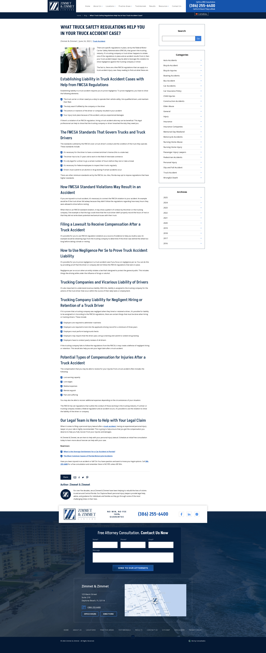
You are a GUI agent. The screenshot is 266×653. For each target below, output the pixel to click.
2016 (165, 243)
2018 (165, 233)
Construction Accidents (173, 101)
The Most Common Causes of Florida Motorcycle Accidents (88, 456)
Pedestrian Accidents (172, 157)
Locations (110, 6)
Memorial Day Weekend (174, 131)
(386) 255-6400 (202, 5)
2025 (165, 197)
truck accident (110, 426)
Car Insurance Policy (172, 91)
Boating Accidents (171, 75)
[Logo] (62, 6)
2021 (165, 218)
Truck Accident (99, 41)
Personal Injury (170, 162)
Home (87, 6)
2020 (165, 223)
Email (151, 539)
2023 (165, 207)
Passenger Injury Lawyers (174, 152)
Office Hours (90, 614)
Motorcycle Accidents (173, 137)
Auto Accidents (170, 60)
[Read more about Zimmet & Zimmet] (65, 490)
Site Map (166, 630)
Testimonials (140, 6)
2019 (165, 228)
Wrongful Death (170, 177)
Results (152, 6)
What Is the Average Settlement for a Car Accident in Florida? (89, 451)
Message (96, 550)
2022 (165, 213)
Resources (163, 6)
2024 (165, 202)
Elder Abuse (168, 106)
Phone (124, 539)
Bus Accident (169, 80)
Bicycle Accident (170, 65)
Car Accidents (169, 86)
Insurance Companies (173, 126)
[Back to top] (133, 636)
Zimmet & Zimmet (80, 485)
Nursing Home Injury (172, 147)
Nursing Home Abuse (172, 142)
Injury (166, 116)
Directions (108, 614)
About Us (97, 6)
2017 (165, 238)
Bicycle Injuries (170, 70)
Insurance (167, 121)
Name (95, 539)
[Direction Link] (155, 600)
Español (203, 14)
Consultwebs (200, 641)
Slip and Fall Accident (172, 167)
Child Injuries (169, 96)
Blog (85, 15)
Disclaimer (179, 630)
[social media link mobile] (181, 514)
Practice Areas (125, 6)
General (166, 111)
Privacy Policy (195, 630)
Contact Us (176, 6)
